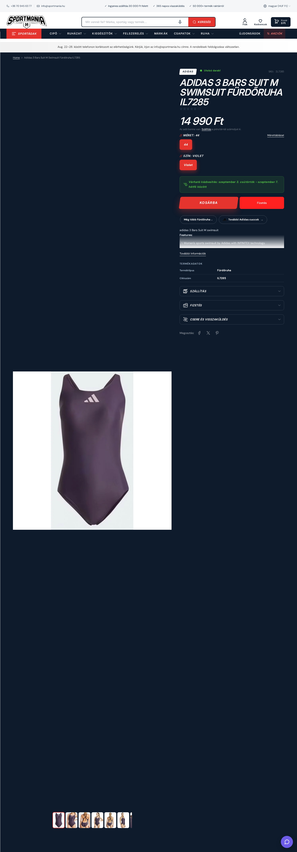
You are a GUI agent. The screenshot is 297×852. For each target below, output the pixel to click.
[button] (277, 6)
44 (186, 145)
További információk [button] (193, 253)
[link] (161, 34)
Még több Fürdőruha (197, 219)
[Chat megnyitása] (287, 842)
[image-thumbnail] (59, 820)
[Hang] (180, 22)
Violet (188, 165)
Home (16, 57)
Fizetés (262, 203)
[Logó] (26, 22)
